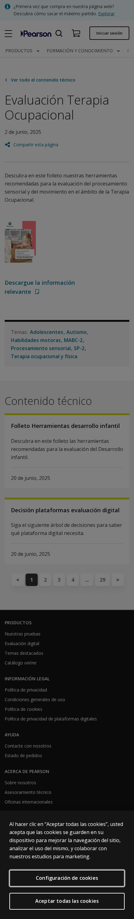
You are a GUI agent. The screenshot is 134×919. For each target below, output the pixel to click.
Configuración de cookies (67, 877)
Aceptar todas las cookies (67, 901)
